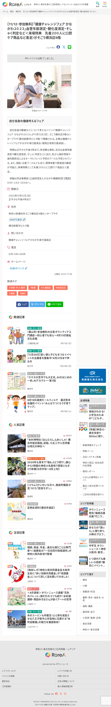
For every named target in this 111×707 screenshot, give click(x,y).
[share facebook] (58, 47)
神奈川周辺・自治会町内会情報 (93, 464)
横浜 (85, 580)
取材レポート (89, 471)
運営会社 (6, 681)
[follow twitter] (61, 693)
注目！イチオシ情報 (92, 457)
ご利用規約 (6, 686)
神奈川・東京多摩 (91, 629)
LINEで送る (56, 304)
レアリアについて (9, 671)
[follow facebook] (56, 693)
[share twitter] (64, 47)
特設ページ (88, 451)
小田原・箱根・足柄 (92, 618)
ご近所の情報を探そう (93, 494)
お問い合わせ (63, 676)
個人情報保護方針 (65, 686)
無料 (23, 293)
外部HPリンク (17, 268)
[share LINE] (69, 47)
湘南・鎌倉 (88, 606)
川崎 (85, 586)
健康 (13, 293)
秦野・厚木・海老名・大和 (93, 599)
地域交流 (61, 287)
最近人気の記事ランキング (93, 487)
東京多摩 (87, 623)
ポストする (39, 304)
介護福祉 (46, 287)
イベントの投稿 (8, 676)
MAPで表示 (16, 219)
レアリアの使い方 (65, 671)
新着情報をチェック (92, 445)
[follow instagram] (65, 693)
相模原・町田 (89, 591)
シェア (24, 304)
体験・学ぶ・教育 (18, 287)
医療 (34, 287)
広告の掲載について (66, 681)
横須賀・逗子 (89, 612)
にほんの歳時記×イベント (93, 478)
